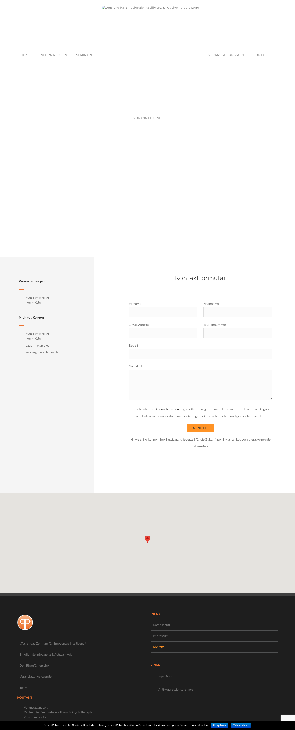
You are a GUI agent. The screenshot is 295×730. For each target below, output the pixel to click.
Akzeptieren (219, 725)
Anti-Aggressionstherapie (175, 689)
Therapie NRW (163, 676)
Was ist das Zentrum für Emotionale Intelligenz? (53, 643)
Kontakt (158, 647)
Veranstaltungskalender (36, 676)
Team (23, 688)
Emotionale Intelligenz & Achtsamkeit (46, 654)
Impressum (161, 636)
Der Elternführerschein (35, 665)
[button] (147, 539)
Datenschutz (161, 625)
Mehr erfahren (240, 725)
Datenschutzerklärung (170, 409)
